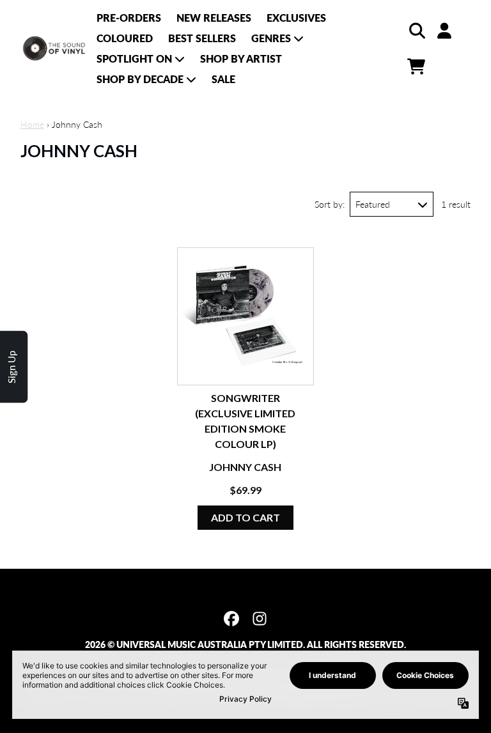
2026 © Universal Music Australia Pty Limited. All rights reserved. (245, 644)
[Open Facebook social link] (231, 619)
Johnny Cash (245, 467)
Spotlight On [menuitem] (134, 58)
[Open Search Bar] (416, 31)
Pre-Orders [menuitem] (129, 18)
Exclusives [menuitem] (296, 18)
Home (32, 124)
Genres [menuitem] (271, 38)
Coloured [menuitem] (125, 38)
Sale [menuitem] (223, 79)
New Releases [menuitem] (213, 18)
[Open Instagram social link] (260, 619)
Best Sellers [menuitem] (202, 38)
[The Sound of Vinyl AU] (54, 49)
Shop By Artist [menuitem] (241, 58)
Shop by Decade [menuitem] (140, 79)
